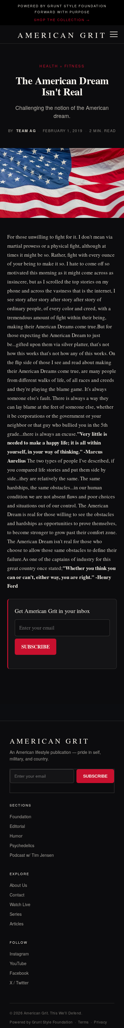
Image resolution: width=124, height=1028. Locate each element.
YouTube (18, 963)
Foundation (20, 816)
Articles (16, 924)
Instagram (19, 954)
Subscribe (35, 646)
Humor (16, 836)
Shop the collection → (62, 19)
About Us (18, 885)
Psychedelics (22, 845)
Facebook (19, 973)
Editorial (17, 826)
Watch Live (20, 904)
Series (16, 914)
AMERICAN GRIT (62, 35)
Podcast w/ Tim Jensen (32, 855)
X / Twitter (19, 983)
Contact (17, 895)
